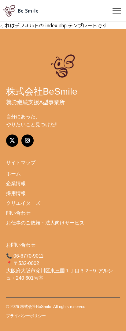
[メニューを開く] (117, 11)
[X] (12, 140)
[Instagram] (27, 140)
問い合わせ (18, 213)
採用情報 (16, 193)
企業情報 (16, 183)
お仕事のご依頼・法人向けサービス (45, 222)
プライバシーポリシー (26, 315)
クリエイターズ (23, 203)
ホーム (13, 173)
